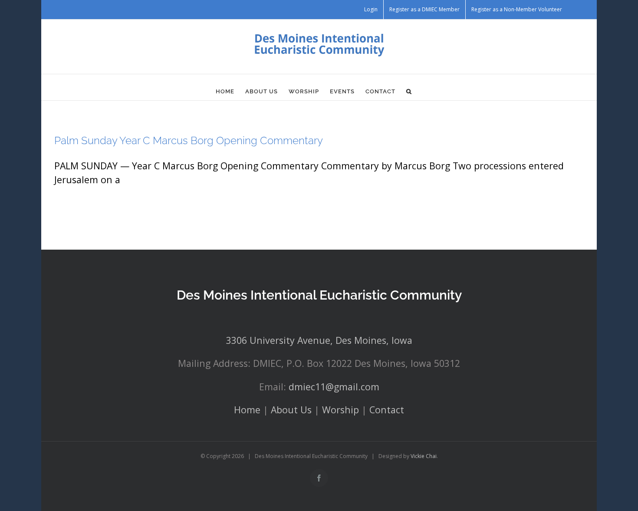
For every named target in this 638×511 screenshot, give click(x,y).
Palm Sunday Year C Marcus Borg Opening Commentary (188, 140)
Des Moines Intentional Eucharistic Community (319, 295)
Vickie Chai (424, 456)
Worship (340, 409)
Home (247, 409)
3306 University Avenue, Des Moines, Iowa (319, 340)
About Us (291, 409)
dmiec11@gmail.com (334, 386)
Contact (386, 409)
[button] (409, 91)
